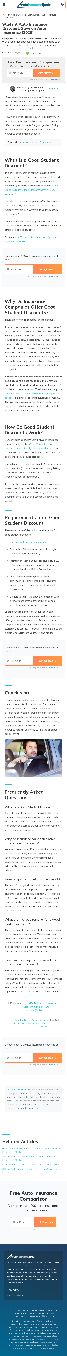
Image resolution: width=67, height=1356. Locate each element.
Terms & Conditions (38, 1316)
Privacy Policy (20, 1316)
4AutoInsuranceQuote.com (44, 1310)
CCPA (51, 1316)
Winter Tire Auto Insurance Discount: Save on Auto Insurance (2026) (30, 1158)
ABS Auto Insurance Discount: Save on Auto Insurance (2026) (32, 1170)
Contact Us (22, 1295)
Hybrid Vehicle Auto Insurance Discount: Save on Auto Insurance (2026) (40, 1007)
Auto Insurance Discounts (36, 142)
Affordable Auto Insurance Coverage (23, 15)
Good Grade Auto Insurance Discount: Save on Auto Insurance (31, 189)
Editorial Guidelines (16, 1089)
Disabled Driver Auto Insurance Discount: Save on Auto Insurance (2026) (29, 1023)
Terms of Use (55, 79)
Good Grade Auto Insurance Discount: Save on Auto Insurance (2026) (31, 1150)
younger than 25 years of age (30, 541)
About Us (11, 1295)
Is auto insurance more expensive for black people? (30, 1164)
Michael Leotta (37, 87)
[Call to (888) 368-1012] (62, 4)
